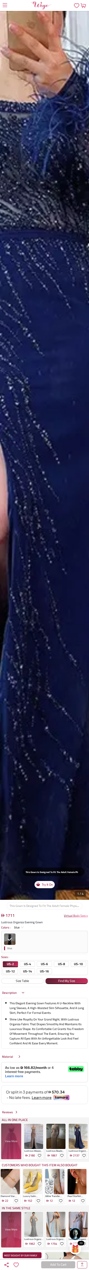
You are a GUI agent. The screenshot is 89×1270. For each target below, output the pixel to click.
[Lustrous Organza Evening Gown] (78, 1136)
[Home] (41, 5)
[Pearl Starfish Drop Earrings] (77, 1181)
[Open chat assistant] (75, 1234)
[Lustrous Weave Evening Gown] (33, 1136)
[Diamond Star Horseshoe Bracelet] (10, 1181)
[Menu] (4, 5)
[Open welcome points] (75, 1249)
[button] (44, 455)
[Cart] (83, 5)
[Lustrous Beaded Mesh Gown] (55, 1136)
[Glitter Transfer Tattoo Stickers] (54, 1181)
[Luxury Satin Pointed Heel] (32, 1181)
